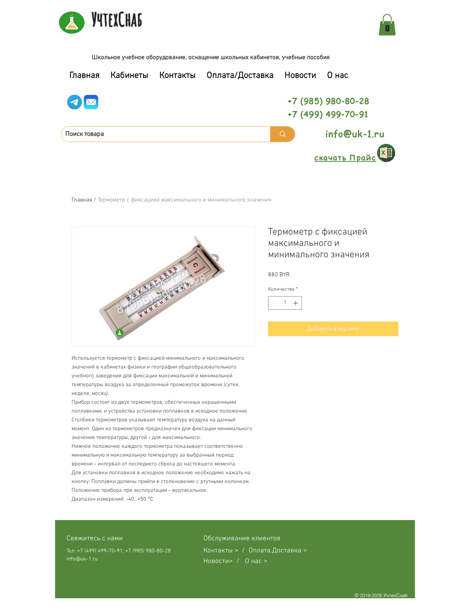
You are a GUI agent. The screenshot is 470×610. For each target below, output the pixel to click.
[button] (387, 25)
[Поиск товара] (282, 134)
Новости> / (224, 561)
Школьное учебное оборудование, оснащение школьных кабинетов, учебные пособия (211, 57)
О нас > (256, 561)
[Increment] (296, 303)
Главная (82, 200)
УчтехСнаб (117, 19)
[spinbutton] (285, 303)
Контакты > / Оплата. (237, 551)
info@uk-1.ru (354, 134)
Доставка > (289, 551)
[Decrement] (273, 303)
